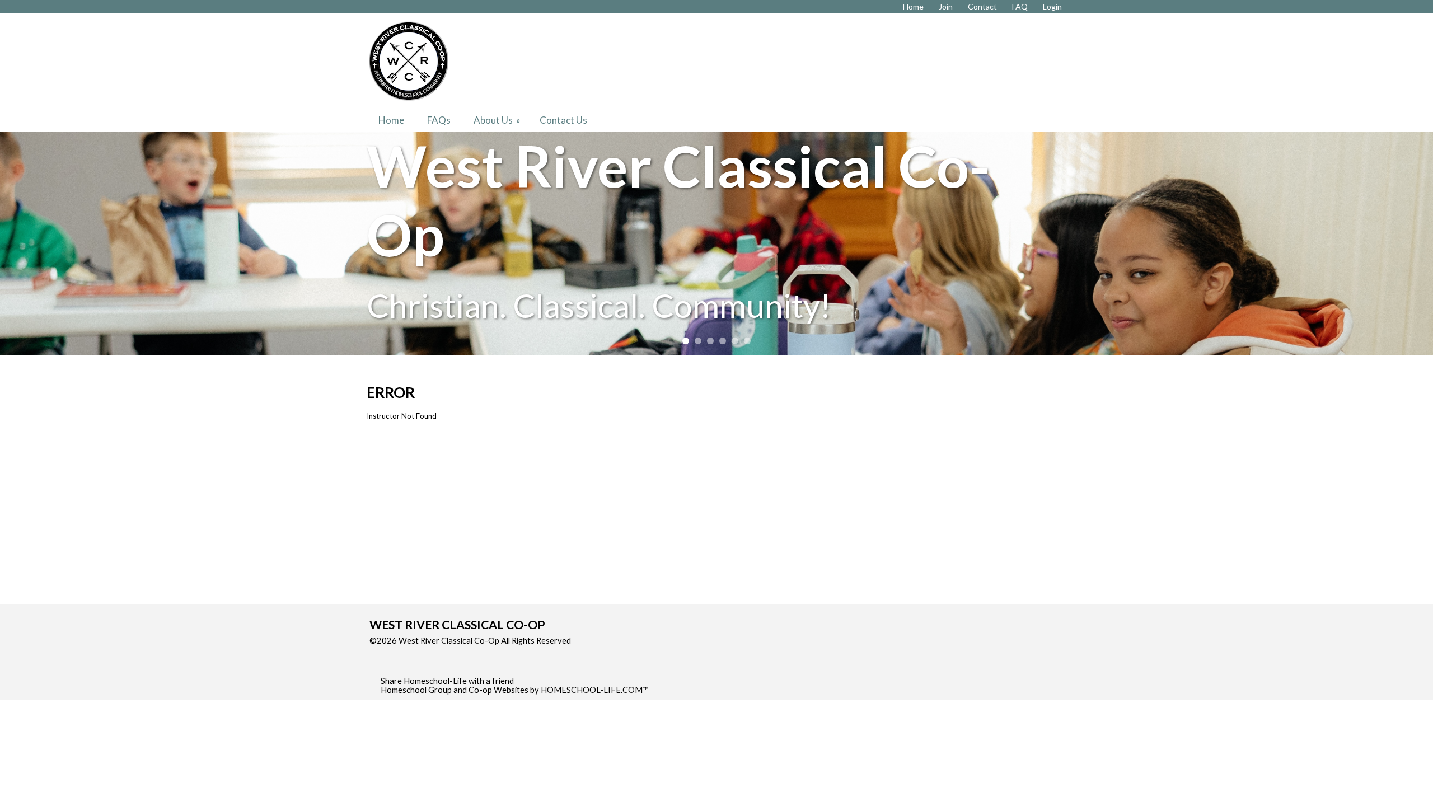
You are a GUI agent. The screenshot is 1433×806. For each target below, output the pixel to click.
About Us (498, 120)
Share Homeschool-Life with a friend (447, 681)
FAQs (439, 120)
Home (391, 120)
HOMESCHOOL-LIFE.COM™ (595, 690)
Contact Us (563, 120)
